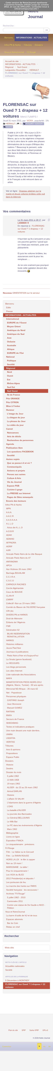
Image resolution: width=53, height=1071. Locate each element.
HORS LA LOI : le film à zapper (20, 859)
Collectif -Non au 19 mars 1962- (21, 603)
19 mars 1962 (13, 783)
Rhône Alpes (13, 383)
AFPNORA (11, 542)
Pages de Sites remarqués (20, 497)
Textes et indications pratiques (20, 727)
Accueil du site (12, 61)
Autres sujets (13, 459)
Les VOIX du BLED (15, 874)
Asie (9, 338)
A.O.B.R (10, 531)
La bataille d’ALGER (16, 810)
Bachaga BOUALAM (15, 573)
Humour (10, 410)
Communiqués (14, 467)
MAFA (9, 678)
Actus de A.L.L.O (15, 527)
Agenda (10, 444)
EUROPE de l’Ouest (16, 323)
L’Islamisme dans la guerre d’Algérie (24, 802)
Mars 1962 (12, 829)
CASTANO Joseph (15, 700)
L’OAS (10, 806)
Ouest (10, 376)
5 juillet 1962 (13, 776)
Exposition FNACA (14, 840)
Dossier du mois (13, 772)
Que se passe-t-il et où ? (19, 463)
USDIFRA (10, 738)
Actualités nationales (34, 124)
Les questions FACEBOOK (20, 451)
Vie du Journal (14, 482)
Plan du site (13, 1030)
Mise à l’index (13, 406)
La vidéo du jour (15, 425)
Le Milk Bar (12, 821)
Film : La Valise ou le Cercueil (20, 852)
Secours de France (15, 719)
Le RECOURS (12, 663)
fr (39, 1046)
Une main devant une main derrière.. (23, 730)
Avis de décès (14, 436)
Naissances (13, 432)
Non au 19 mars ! (14, 863)
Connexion (6, 1046)
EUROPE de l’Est (15, 353)
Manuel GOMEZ (14, 708)
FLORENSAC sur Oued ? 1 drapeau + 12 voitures (31, 229)
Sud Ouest (22, 67)
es (44, 1046)
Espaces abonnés (14, 919)
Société (9, 127)
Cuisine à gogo (14, 489)
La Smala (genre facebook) (19, 659)
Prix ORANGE (13, 398)
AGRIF (9, 546)
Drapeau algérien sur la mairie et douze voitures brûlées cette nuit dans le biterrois (25, 194)
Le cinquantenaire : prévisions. (20, 844)
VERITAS (10, 742)
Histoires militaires (14, 644)
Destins (9, 768)
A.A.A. (9, 512)
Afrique (10, 349)
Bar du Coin (12, 923)
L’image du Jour (15, 414)
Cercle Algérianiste (15, 588)
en (49, 1046)
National (10, 357)
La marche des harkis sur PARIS (21, 886)
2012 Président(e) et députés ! (20, 878)
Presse (9, 311)
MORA (30, 120)
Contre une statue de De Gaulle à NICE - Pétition (26, 906)
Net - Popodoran (14, 692)
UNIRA (9, 734)
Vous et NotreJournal (14, 52)
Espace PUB (13, 486)
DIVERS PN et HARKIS (17, 615)
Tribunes (28, 45)
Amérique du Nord (16, 330)
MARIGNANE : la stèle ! (17, 867)
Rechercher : (9, 26)
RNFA (9, 715)
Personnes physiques (16, 696)
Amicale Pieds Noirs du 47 (18, 558)
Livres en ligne (13, 837)
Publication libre (14, 448)
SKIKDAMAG (12, 723)
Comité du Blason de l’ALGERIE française (25, 607)
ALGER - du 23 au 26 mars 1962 (22, 787)
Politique (11, 360)
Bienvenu (8, 37)
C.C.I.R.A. (10, 577)
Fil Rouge (31, 52)
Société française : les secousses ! (22, 890)
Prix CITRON (12, 402)
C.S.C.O (10, 580)
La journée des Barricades (19, 814)
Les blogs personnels (16, 667)
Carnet (9, 429)
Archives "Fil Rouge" (15, 893)
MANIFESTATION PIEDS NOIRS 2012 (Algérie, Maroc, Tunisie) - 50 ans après (24, 683)
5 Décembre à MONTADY (17, 980)
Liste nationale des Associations (21, 674)
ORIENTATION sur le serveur (21, 293)
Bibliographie (12, 833)
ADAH (9, 535)
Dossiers (39, 45)
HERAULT (34, 70)
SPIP (24, 1030)
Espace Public (12, 757)
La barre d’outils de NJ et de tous (21, 915)
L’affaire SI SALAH (15, 799)
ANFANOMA (12, 561)
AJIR (8, 550)
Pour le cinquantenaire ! (17, 871)
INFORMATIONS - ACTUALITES (31, 37)
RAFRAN (10, 711)
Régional (9, 67)
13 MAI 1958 (13, 780)
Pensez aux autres (16, 474)
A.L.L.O (9, 524)
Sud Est (11, 387)
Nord (9, 372)
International (12, 319)
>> (46, 30)
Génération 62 (13, 630)
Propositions (12, 753)
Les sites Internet (14, 671)
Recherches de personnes (20, 440)
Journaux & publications (17, 652)
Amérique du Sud (15, 334)
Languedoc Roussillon (15, 70)
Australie (11, 345)
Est (8, 379)
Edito (8, 307)
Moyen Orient (14, 326)
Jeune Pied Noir (13, 648)
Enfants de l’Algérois (15, 622)
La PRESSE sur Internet (18, 493)
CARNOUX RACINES (16, 584)
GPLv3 (45, 1030)
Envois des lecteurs (16, 501)
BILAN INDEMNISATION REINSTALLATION (18, 635)
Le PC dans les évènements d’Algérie (24, 825)
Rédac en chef (13, 927)
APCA (9, 565)
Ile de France (13, 395)
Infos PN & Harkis (12, 45)
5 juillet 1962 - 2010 (16, 897)
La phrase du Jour (16, 421)
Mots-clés (9, 947)
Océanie (11, 341)
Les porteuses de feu (16, 882)
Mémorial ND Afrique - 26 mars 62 (22, 689)
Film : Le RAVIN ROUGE (17, 856)
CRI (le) (9, 611)
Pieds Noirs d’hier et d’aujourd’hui (22, 655)
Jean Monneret (14, 704)
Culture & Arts (14, 478)
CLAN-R (10, 596)
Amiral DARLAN (14, 791)
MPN (8, 508)
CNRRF (9, 599)
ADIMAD (10, 539)
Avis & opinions (13, 749)
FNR (8, 626)
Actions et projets (16, 470)
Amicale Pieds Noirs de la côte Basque (24, 554)
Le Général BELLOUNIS (18, 818)
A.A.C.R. (10, 516)
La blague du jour (16, 417)
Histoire (9, 764)
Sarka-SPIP (34, 1030)
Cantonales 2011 (15, 901)
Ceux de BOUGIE (14, 592)
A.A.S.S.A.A (11, 520)
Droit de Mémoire (14, 618)
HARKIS (10, 640)
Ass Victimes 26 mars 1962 (19, 569)
